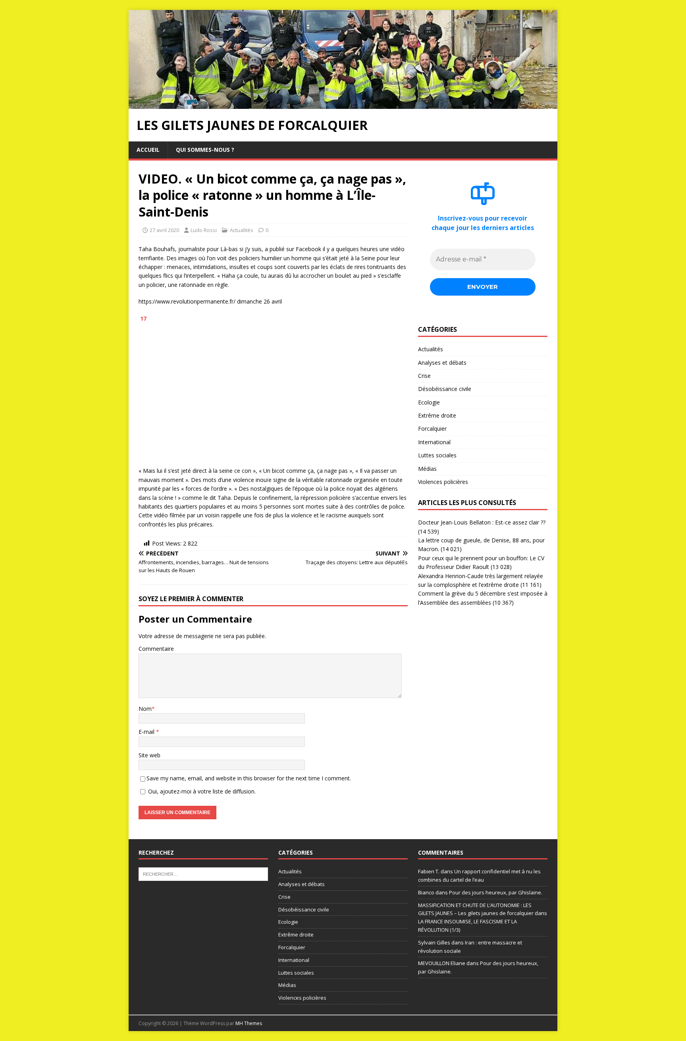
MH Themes (248, 1023)
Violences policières (443, 482)
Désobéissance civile (444, 389)
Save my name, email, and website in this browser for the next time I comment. (248, 778)
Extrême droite (437, 415)
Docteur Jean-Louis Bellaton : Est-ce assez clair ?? (481, 522)
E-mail (147, 731)
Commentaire (156, 648)
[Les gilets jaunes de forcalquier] (343, 104)
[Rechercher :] (203, 873)
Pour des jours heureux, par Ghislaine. (495, 892)
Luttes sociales (437, 455)
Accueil (148, 149)
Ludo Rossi (204, 230)
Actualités (241, 230)
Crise (424, 375)
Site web (149, 755)
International (434, 442)
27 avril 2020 (164, 230)
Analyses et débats (442, 362)
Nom (145, 708)
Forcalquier (432, 428)
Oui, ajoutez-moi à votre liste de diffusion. (201, 791)
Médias (427, 468)
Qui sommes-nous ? (205, 149)
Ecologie (429, 402)
